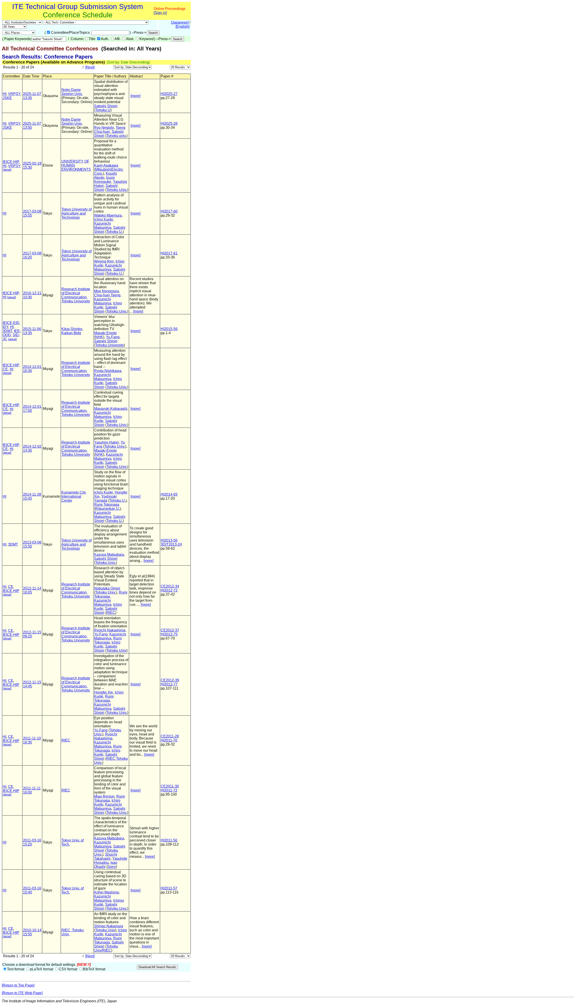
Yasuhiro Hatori (106, 442)
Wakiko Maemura (108, 215)
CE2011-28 (170, 736)
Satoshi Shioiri (105, 106)
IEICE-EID (11, 323)
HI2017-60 (169, 211)
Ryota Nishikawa (107, 371)
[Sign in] (160, 13)
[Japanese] (180, 22)
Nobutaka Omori (107, 588)
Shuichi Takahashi (105, 856)
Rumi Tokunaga (106, 504)
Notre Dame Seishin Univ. (72, 92)
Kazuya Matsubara (109, 554)
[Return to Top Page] (18, 985)
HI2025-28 (169, 123)
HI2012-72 (169, 590)
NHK (99, 337)
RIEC (110, 613)
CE (5, 369)
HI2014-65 (169, 494)
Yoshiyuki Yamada (105, 498)
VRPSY (14, 94)
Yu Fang (112, 337)
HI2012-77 (169, 684)
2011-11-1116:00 (32, 790)
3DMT (7, 331)
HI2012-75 (169, 634)
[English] (182, 26)
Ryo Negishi (104, 127)
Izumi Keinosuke (104, 180)
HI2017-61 (169, 253)
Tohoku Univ (116, 650)
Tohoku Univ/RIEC (106, 948)
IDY (5, 327)
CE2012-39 (170, 680)
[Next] (89, 67)
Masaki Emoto (105, 333)
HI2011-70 (169, 740)
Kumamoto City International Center (73, 496)
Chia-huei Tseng (107, 295)
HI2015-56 (169, 329)
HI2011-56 (169, 840)
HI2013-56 (169, 540)
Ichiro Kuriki (103, 219)
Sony (112, 867)
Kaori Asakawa (106, 165)
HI (4, 94)
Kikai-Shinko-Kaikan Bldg (72, 331)
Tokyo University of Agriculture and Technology (76, 213)
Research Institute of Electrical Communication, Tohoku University (75, 369)
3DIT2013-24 (171, 544)
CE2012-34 (170, 586)
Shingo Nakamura (108, 926)
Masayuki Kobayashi (110, 409)
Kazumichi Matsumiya (102, 225)
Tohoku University (109, 345)
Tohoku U (102, 110)
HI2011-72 (169, 790)
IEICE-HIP (11, 162)
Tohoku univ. (116, 136)
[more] (135, 96)
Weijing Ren (104, 261)
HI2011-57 (169, 888)
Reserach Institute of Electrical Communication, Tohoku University (75, 295)
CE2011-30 (170, 786)
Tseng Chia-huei (109, 130)
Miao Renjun (104, 796)
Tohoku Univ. (116, 190)
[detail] (7, 169)
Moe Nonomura (106, 291)
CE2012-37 (170, 630)
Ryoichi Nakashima (109, 630)
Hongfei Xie (103, 692)
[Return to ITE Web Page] (22, 993)
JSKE (7, 98)
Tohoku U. (114, 232)
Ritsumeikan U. (107, 508)
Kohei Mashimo (106, 892)
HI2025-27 (169, 94)
